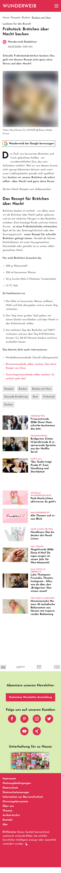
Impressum (9, 778)
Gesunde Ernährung (16, 396)
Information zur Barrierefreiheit (23, 797)
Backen (26, 17)
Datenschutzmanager (16, 792)
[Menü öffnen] (56, 6)
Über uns (8, 806)
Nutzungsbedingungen (17, 783)
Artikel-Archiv (11, 815)
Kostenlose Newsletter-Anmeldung (30, 697)
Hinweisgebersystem (15, 801)
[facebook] (12, 719)
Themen (8, 810)
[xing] (37, 732)
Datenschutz (10, 788)
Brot (35, 396)
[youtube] (24, 732)
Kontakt (8, 820)
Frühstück (48, 396)
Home (6, 17)
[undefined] (33, 670)
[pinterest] (24, 719)
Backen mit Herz (41, 17)
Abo (5, 824)
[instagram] (37, 719)
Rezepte (15, 17)
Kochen (8, 404)
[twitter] (49, 719)
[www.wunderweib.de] (20, 6)
